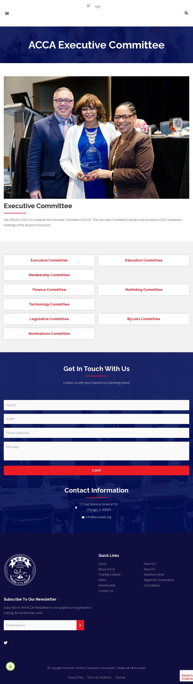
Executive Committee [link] (49, 260)
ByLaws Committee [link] (143, 319)
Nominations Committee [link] (49, 334)
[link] (10, 666)
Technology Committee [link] (49, 304)
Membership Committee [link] (49, 275)
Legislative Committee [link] (49, 319)
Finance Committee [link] (49, 290)
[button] (7, 13)
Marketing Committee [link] (143, 290)
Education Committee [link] (143, 260)
